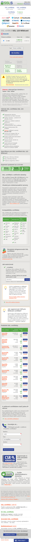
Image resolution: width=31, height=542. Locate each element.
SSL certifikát (8, 505)
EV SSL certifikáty (7, 512)
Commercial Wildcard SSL (5, 347)
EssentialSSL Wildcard (5, 371)
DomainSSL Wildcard (5, 353)
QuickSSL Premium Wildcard (4, 378)
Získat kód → (8, 484)
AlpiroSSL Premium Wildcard (5, 341)
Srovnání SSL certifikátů (9, 519)
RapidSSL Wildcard (4, 364)
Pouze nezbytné (22, 534)
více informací (24, 531)
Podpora (20, 12)
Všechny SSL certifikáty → (10, 499)
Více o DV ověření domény (13, 302)
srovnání (25, 334)
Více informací (10, 84)
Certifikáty (11, 12)
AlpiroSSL (7, 539)
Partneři (2, 539)
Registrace (27, 3)
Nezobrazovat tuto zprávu (22, 84)
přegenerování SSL (7, 259)
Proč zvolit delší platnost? (16, 57)
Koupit (25, 333)
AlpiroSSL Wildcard (5, 334)
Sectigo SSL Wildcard (5, 390)
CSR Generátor (9, 463)
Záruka (6, 130)
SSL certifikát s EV (14, 203)
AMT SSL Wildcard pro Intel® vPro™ (5, 397)
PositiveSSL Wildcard (5, 358)
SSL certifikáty (9, 8)
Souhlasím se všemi (10, 534)
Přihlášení (20, 3)
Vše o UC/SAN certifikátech (11, 418)
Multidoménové (8, 526)
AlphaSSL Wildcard (4, 384)
